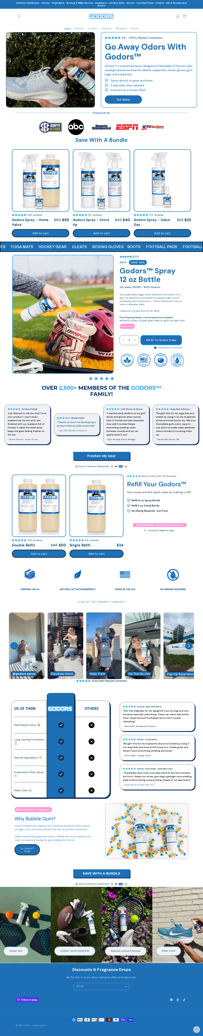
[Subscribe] (126, 986)
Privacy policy (39, 1025)
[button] (19, 16)
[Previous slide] (14, 646)
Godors (26, 1025)
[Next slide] (189, 646)
